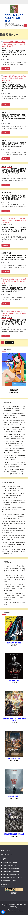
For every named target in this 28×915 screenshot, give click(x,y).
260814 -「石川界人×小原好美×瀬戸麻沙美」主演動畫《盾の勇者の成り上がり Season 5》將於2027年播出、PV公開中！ (14, 472)
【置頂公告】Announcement (18, 602)
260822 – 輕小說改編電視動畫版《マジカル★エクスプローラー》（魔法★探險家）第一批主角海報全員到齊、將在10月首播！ (14, 436)
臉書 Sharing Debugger (9, 880)
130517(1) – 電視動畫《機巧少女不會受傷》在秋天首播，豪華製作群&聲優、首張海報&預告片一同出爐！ (13, 322)
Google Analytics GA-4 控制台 (11, 869)
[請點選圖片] (14, 891)
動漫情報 (3, 48)
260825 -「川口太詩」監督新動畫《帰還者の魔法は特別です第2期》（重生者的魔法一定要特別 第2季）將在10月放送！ (14, 415)
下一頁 (11, 342)
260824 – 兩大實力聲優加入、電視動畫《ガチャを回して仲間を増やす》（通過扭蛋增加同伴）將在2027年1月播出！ (14, 422)
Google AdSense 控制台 (9, 866)
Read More (6, 68)
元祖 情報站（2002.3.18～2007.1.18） (13, 877)
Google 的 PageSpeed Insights (11, 872)
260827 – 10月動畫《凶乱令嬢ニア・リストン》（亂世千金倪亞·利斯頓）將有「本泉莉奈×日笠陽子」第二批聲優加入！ (14, 408)
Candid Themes (18, 911)
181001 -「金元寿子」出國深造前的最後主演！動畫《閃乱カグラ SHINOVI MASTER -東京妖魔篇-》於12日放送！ (13, 53)
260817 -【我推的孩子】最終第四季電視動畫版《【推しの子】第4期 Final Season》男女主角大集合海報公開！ (14, 458)
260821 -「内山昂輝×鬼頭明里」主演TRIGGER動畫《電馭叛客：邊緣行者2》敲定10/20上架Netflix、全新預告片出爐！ (14, 443)
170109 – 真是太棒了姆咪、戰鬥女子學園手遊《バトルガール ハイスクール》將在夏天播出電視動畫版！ (13, 145)
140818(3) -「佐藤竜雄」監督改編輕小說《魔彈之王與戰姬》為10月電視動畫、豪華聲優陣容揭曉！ (13, 197)
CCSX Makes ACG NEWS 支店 (14, 18)
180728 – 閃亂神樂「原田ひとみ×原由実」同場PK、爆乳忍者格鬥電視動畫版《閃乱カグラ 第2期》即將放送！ (13, 88)
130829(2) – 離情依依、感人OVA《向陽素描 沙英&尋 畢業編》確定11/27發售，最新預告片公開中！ (13, 290)
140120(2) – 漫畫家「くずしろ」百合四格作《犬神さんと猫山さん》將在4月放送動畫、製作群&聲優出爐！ (13, 229)
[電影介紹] (14, 640)
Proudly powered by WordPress (13, 909)
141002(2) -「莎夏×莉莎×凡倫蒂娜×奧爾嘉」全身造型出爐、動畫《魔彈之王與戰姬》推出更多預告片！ (14, 171)
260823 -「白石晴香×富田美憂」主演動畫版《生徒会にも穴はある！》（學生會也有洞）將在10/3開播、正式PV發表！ (14, 429)
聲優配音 (9, 48)
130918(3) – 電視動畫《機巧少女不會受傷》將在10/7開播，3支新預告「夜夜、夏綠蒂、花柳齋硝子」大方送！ (13, 257)
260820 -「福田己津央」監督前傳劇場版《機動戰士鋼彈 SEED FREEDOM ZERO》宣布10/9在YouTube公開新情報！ (15, 451)
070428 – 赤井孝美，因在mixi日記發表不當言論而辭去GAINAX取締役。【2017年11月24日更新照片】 (14, 568)
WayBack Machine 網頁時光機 (11, 874)
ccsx (6, 566)
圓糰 (6, 593)
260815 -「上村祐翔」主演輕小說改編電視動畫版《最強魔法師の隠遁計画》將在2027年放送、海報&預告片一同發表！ (15, 465)
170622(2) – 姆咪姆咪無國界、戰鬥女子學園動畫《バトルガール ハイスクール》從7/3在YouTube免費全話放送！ (13, 118)
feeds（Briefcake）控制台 (10, 863)
